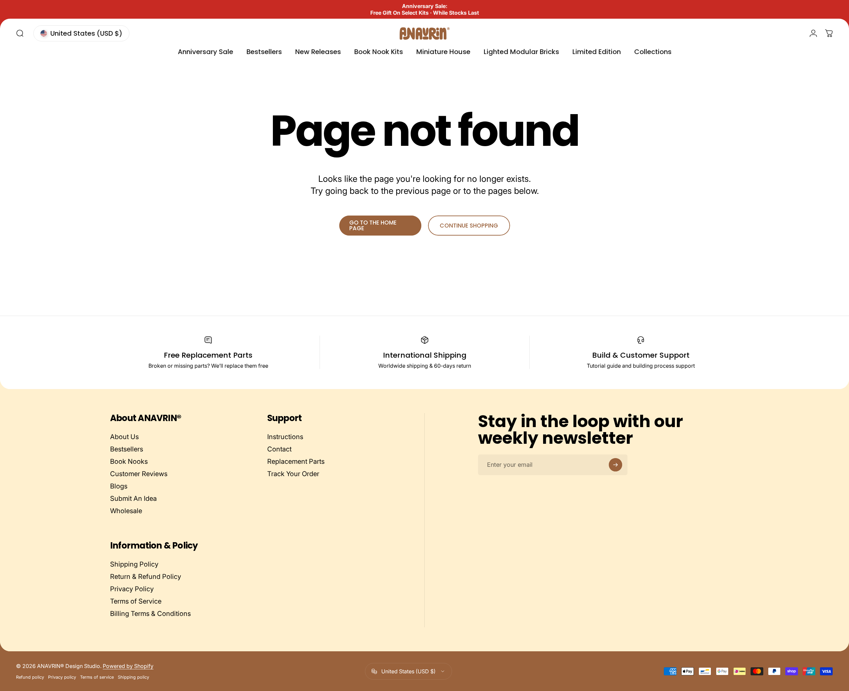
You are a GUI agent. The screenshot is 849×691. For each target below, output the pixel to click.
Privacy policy (62, 677)
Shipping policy (133, 677)
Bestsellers (126, 449)
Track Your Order (293, 474)
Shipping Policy (134, 564)
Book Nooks (129, 461)
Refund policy (30, 677)
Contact (279, 449)
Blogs (118, 486)
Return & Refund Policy (145, 577)
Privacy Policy (132, 589)
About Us (124, 437)
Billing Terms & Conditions (150, 614)
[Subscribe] (615, 464)
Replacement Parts (296, 461)
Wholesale (126, 511)
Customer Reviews (138, 474)
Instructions (285, 437)
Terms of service (97, 677)
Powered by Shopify (128, 666)
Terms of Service (135, 601)
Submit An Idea (133, 498)
